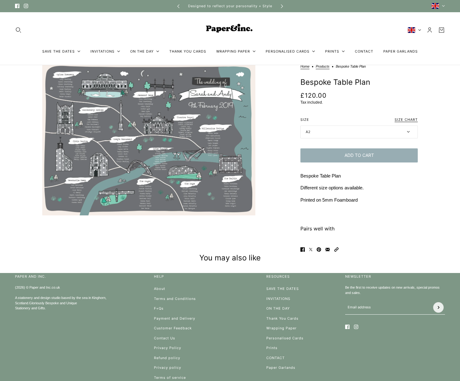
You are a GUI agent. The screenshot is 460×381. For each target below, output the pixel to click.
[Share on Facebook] (302, 249)
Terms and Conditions (175, 298)
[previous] (178, 6)
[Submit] (438, 307)
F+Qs (159, 308)
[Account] (429, 30)
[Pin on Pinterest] (318, 249)
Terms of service (170, 377)
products (323, 66)
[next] (282, 6)
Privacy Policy (167, 348)
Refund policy (167, 358)
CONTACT (275, 358)
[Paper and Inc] (230, 30)
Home (304, 66)
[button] (336, 249)
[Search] (18, 30)
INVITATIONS (278, 298)
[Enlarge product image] (148, 140)
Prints (272, 348)
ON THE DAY (278, 308)
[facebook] (17, 6)
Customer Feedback (173, 328)
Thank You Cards (282, 318)
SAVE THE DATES (282, 288)
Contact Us (164, 338)
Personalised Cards (285, 338)
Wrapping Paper (281, 328)
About (159, 288)
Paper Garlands (280, 367)
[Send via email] (327, 249)
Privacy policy (167, 367)
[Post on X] (311, 249)
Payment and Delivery (174, 318)
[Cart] (441, 30)
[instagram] (26, 6)
